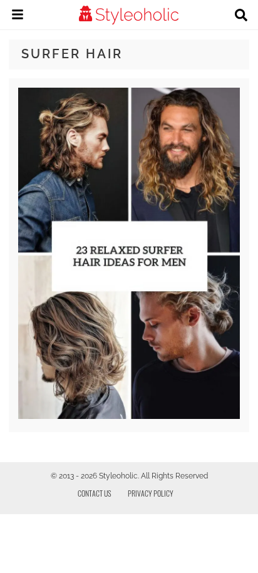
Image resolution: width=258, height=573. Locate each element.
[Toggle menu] (17, 16)
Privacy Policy (150, 493)
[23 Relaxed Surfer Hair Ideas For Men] (128, 416)
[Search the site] (241, 16)
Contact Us (94, 493)
